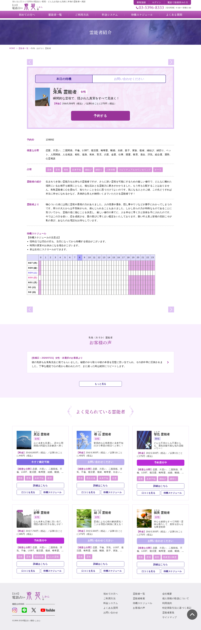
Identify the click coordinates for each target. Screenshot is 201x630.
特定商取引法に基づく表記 (176, 608)
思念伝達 (90, 478)
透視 (66, 169)
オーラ (158, 169)
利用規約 (167, 603)
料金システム (110, 603)
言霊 (114, 478)
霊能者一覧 (23, 48)
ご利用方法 (109, 598)
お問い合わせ (110, 612)
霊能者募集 (168, 612)
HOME (12, 48)
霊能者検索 (139, 598)
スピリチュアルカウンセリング (135, 169)
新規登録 (141, 2)
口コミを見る (28, 492)
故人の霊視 (53, 556)
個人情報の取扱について (175, 598)
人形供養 (110, 169)
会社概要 (167, 593)
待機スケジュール (52, 492)
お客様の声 (139, 608)
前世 (49, 478)
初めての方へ (110, 593)
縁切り (98, 169)
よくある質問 (110, 608)
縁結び (88, 169)
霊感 (49, 169)
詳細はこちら (40, 485)
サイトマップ (169, 617)
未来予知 (76, 169)
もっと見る (100, 384)
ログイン (156, 2)
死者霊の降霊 (170, 557)
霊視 (57, 169)
